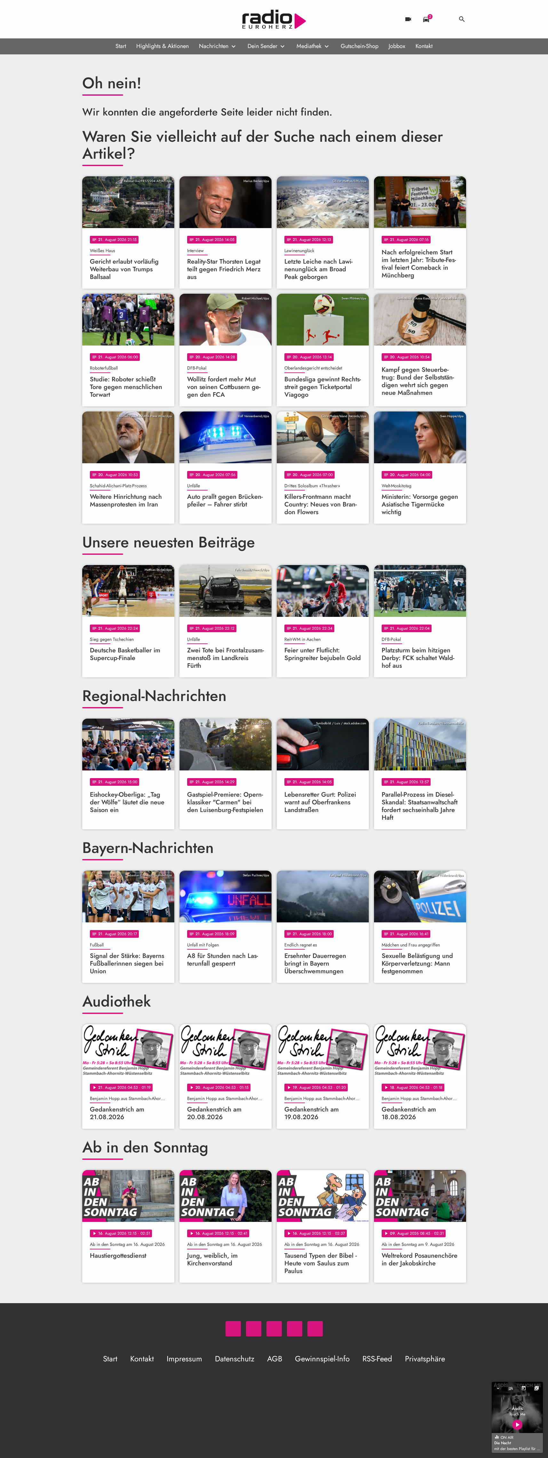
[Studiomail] (127, 19)
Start (120, 46)
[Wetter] (444, 19)
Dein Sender (262, 46)
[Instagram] (114, 19)
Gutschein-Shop (359, 46)
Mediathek (309, 46)
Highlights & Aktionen (162, 46)
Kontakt (424, 46)
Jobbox (397, 46)
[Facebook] (101, 19)
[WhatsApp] (88, 19)
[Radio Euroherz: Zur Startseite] (274, 19)
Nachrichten (213, 46)
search (462, 19)
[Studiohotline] (139, 19)
